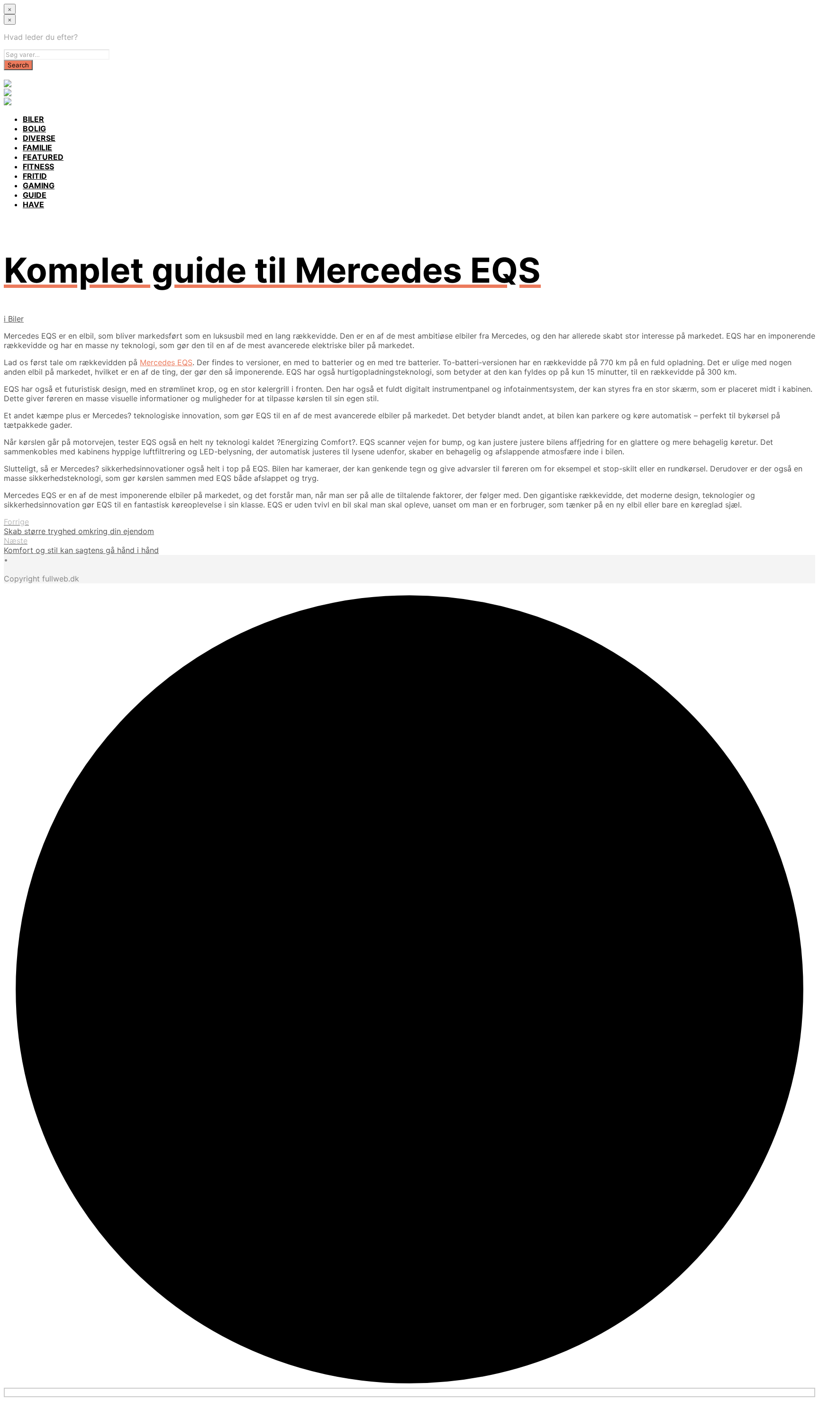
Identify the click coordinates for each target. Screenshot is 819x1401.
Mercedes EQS (166, 362)
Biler (16, 318)
